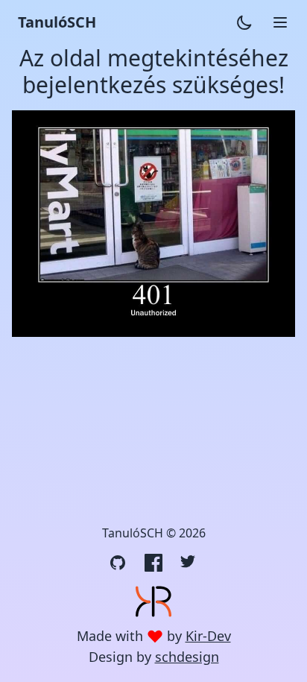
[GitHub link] (118, 563)
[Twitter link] (189, 563)
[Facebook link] (153, 563)
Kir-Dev (208, 636)
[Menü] (280, 22)
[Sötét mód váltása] (244, 22)
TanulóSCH (57, 22)
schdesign (187, 657)
